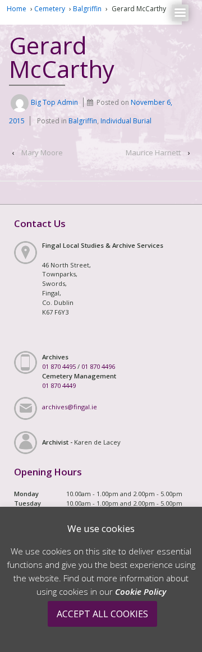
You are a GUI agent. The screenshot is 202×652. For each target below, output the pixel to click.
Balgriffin (87, 8)
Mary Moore (42, 152)
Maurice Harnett (153, 152)
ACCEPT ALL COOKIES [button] (102, 614)
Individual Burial (126, 121)
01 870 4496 (98, 366)
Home (16, 8)
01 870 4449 (59, 385)
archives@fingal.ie (69, 407)
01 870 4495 (59, 366)
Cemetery (49, 8)
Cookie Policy (140, 591)
